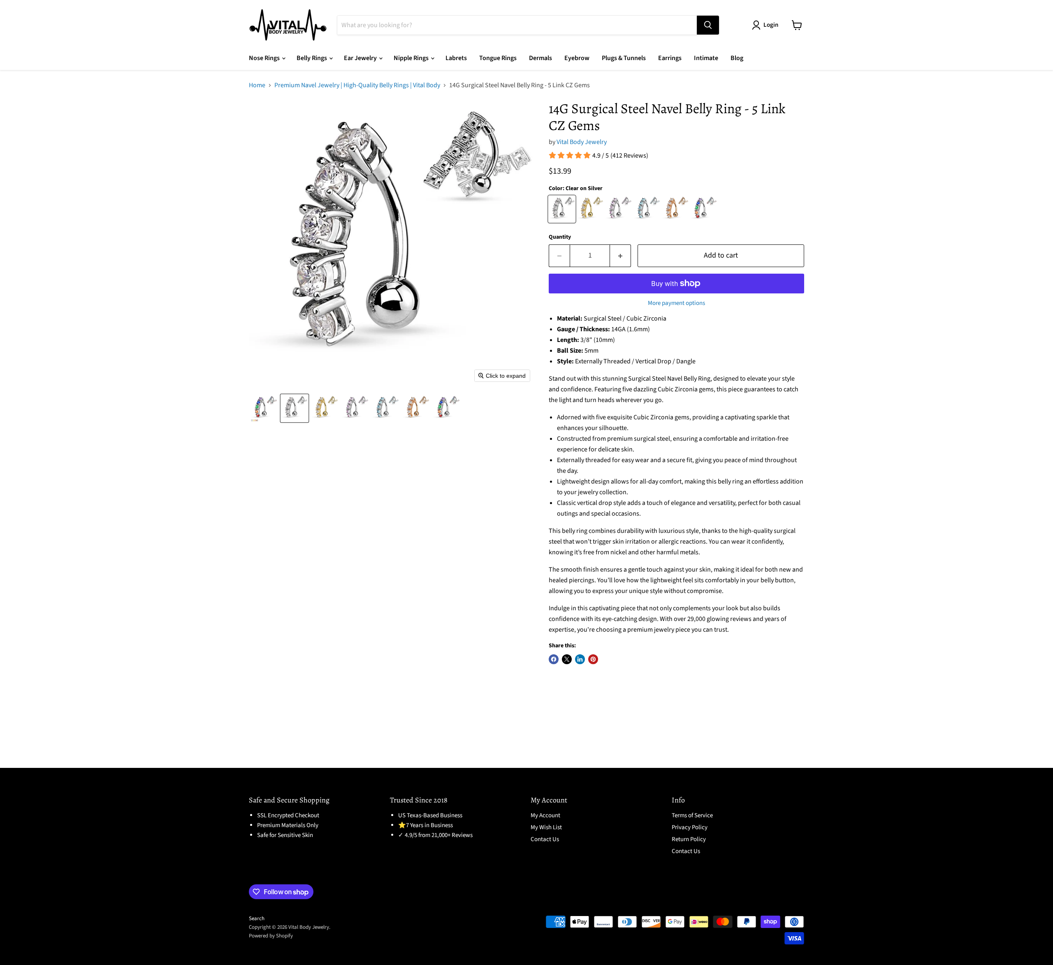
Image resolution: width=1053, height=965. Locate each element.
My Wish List (546, 827)
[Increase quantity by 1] (620, 255)
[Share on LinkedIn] (580, 659)
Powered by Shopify (271, 935)
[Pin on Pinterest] (593, 659)
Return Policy (689, 839)
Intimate (706, 58)
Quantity (560, 237)
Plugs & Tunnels (624, 58)
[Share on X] (567, 659)
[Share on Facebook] (554, 659)
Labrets (456, 58)
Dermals (540, 58)
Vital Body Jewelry (582, 141)
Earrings (670, 58)
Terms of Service (692, 815)
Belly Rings (312, 58)
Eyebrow (576, 58)
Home (257, 85)
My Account (545, 815)
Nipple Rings (412, 58)
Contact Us (545, 839)
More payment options (676, 303)
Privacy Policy (689, 827)
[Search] (708, 25)
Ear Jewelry (361, 58)
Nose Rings (265, 58)
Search (256, 918)
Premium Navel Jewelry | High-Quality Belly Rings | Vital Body (357, 85)
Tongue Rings (498, 58)
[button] (264, 408)
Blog (737, 58)
